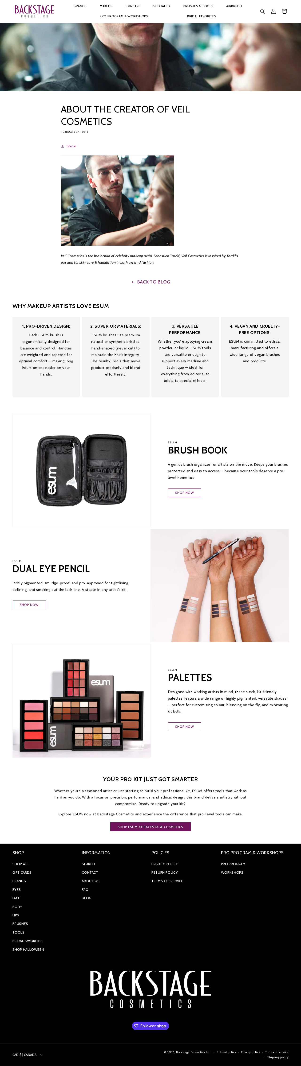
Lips (16, 915)
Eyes (16, 890)
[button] (80, 6)
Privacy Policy (164, 864)
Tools (18, 932)
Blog (86, 898)
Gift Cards (22, 872)
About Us (90, 881)
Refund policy (226, 1052)
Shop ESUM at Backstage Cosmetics (150, 827)
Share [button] (71, 146)
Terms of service (277, 1052)
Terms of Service (167, 881)
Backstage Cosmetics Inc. (193, 1052)
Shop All (20, 864)
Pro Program (233, 864)
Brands (19, 881)
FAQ (85, 890)
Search (88, 864)
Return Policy (164, 872)
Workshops (232, 872)
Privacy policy (250, 1052)
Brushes (20, 924)
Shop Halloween (28, 949)
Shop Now (184, 493)
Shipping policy (278, 1057)
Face (16, 898)
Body (17, 907)
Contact (90, 872)
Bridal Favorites (27, 941)
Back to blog (153, 282)
